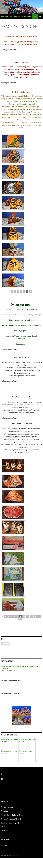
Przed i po (4, 811)
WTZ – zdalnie (6, 831)
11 (27, 616)
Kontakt (4, 845)
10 (30, 292)
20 (35, 616)
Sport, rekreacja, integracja (10, 823)
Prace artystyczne (7, 807)
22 (20, 619)
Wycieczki (4, 827)
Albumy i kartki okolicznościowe (12, 815)
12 (31, 616)
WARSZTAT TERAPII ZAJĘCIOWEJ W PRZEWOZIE (16, 16)
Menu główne (40, 16)
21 (39, 616)
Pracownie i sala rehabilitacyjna (11, 819)
